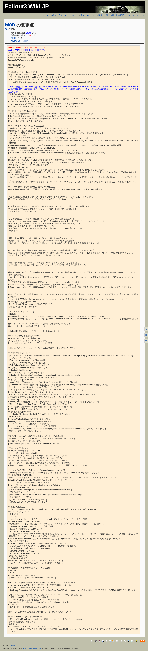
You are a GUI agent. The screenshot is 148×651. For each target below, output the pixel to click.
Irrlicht (13, 645)
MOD (10, 25)
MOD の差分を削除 (19, 41)
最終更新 (120, 15)
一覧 (106, 15)
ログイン (140, 15)
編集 (54, 15)
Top (7, 29)
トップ (45, 15)
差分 (60, 15)
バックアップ (70, 15)
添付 (82, 15)
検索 (112, 15)
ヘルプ (131, 15)
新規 (100, 15)
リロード (90, 15)
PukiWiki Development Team (32, 648)
